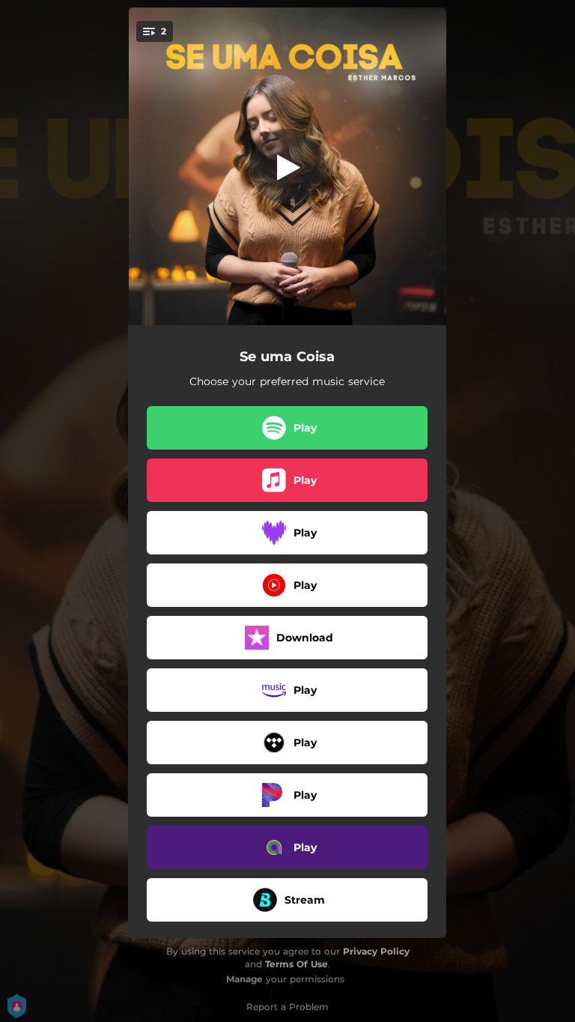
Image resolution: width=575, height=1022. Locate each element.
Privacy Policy (376, 951)
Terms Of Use (296, 964)
